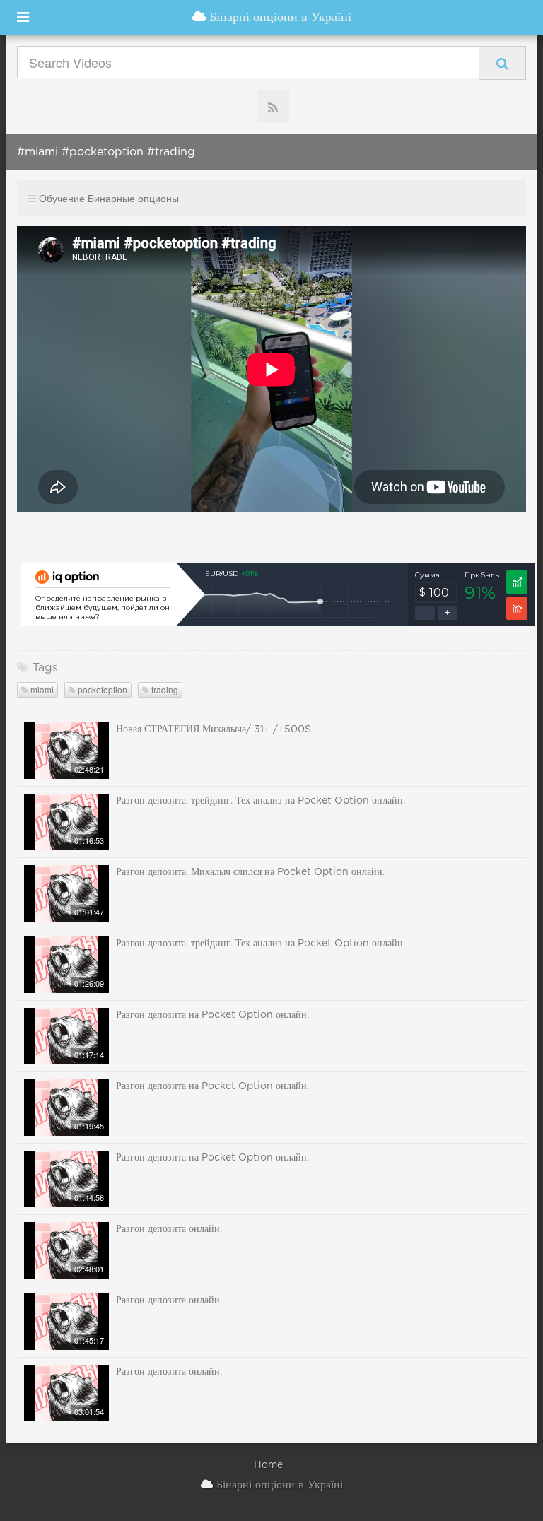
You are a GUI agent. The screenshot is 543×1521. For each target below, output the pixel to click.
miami (41, 689)
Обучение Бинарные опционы (109, 198)
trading (163, 689)
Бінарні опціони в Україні (278, 17)
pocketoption (101, 689)
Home (268, 1465)
